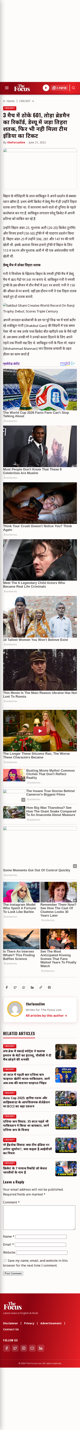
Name (9, 1237)
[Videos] (46, 88)
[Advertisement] (40, 40)
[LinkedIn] (40, 1348)
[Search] (73, 87)
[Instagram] (23, 1348)
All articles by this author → (46, 1016)
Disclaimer (10, 1323)
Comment (11, 1203)
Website (9, 1253)
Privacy (29, 1323)
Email (8, 1245)
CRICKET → (26, 101)
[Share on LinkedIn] (32, 987)
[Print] (49, 987)
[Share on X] (15, 987)
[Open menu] (6, 88)
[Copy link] (40, 987)
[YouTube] (32, 1348)
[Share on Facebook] (6, 987)
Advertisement (51, 1323)
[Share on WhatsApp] (23, 987)
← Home (9, 101)
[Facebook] (6, 1348)
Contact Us (11, 1329)
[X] (15, 1348)
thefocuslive (16, 143)
